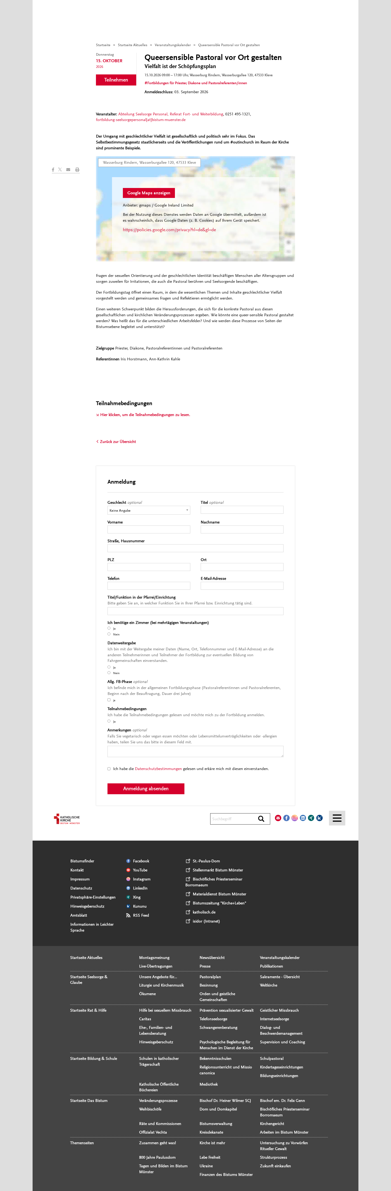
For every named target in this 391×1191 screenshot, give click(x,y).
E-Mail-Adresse (214, 578)
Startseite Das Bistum (88, 1100)
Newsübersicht (212, 957)
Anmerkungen (127, 730)
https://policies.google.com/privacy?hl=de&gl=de (169, 229)
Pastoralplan (210, 977)
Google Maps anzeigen (148, 192)
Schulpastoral (272, 1058)
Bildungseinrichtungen (279, 1075)
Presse (205, 966)
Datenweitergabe (122, 643)
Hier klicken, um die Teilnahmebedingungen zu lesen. (145, 414)
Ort (205, 559)
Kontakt (77, 870)
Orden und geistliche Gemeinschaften (217, 996)
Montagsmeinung (154, 957)
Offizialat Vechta (153, 1132)
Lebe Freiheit (210, 1157)
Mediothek (209, 1084)
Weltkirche (268, 985)
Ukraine (206, 1166)
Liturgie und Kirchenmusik (161, 985)
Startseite (103, 45)
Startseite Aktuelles (132, 45)
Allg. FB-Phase (127, 681)
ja (113, 700)
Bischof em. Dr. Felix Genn (282, 1100)
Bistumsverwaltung (216, 1123)
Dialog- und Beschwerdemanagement (281, 1030)
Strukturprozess (273, 1157)
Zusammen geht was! (157, 1143)
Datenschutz (81, 888)
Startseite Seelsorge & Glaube (88, 980)
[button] (55, 169)
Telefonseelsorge (213, 1019)
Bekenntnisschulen (215, 1058)
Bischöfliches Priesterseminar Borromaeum (285, 1112)
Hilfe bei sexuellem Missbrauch (165, 1010)
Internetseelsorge (274, 1019)
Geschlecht (124, 502)
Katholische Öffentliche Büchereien (159, 1087)
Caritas (145, 1019)
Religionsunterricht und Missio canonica (226, 1070)
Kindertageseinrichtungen (281, 1067)
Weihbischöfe (150, 1109)
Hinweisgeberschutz (87, 906)
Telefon (114, 578)
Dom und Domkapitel (218, 1109)
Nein (116, 634)
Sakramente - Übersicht (280, 977)
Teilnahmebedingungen (128, 708)
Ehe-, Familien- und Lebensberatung (155, 1030)
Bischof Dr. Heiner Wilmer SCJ (225, 1100)
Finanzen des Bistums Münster (226, 1174)
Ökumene (147, 993)
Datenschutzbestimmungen (158, 768)
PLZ (111, 559)
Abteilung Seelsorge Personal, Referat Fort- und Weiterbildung (170, 114)
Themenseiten (82, 1143)
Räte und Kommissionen (160, 1123)
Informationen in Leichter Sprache (92, 927)
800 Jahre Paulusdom (157, 1157)
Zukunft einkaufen (275, 1166)
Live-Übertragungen (155, 966)
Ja (114, 628)
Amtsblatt (78, 915)
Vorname (116, 522)
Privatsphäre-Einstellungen (93, 897)
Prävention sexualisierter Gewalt (227, 1010)
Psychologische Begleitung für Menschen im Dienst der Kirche (226, 1045)
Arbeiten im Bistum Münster (284, 1132)
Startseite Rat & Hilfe (88, 1010)
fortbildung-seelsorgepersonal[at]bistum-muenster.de (141, 119)
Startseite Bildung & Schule (93, 1058)
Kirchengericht (272, 1123)
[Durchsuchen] (261, 819)
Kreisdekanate (211, 1132)
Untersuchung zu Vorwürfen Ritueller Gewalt (284, 1146)
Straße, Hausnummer (127, 541)
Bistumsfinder (82, 861)
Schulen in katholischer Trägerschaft (159, 1061)
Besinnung (209, 985)
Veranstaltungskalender (173, 45)
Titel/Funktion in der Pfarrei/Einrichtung (142, 597)
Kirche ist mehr (212, 1143)
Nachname (211, 522)
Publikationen (271, 966)
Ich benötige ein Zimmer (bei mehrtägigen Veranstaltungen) (159, 622)
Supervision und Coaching (282, 1042)
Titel (212, 502)
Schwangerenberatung (218, 1027)
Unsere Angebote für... (158, 977)
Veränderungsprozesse (158, 1100)
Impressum (80, 879)
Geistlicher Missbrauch (279, 1010)
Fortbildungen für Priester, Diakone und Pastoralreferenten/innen (197, 83)
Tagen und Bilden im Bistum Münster (163, 1169)
